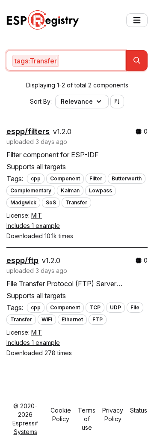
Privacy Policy (112, 414)
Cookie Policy (60, 414)
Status (138, 410)
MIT (36, 215)
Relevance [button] (77, 101)
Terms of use (86, 419)
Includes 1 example (33, 225)
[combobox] (66, 60)
